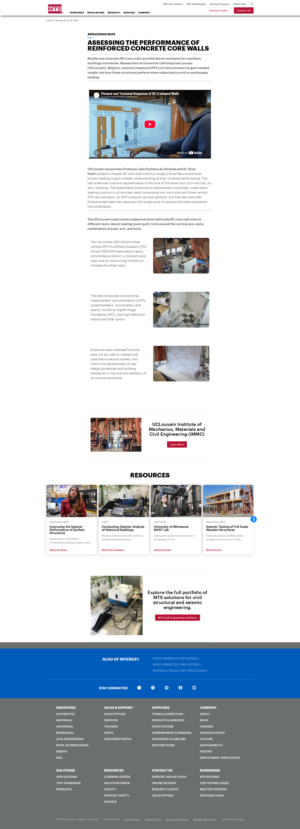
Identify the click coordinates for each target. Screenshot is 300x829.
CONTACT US (162, 770)
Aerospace (64, 726)
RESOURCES (114, 770)
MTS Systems (209, 776)
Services (129, 12)
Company (144, 12)
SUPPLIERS (161, 707)
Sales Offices (114, 714)
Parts (108, 732)
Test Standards (68, 783)
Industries (77, 12)
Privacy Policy (132, 819)
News (204, 720)
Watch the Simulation (113, 549)
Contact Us (244, 10)
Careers (206, 726)
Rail (59, 757)
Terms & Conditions (167, 714)
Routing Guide (163, 745)
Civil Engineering (70, 739)
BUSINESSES (210, 770)
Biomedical (65, 732)
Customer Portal (118, 739)
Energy (61, 751)
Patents (110, 801)
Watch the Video (58, 549)
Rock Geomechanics (72, 745)
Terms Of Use (153, 819)
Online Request (164, 783)
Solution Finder (218, 10)
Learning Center (117, 776)
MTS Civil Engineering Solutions (177, 617)
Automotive (65, 714)
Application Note (101, 34)
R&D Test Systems (213, 789)
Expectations (162, 726)
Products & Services (168, 720)
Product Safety (116, 795)
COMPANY (208, 707)
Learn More (177, 444)
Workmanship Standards (171, 732)
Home (49, 20)
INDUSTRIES (66, 707)
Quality (110, 789)
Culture (206, 739)
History (206, 751)
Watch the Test (213, 549)
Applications (95, 12)
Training (111, 726)
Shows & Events (212, 732)
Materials (64, 720)
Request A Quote (165, 789)
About (205, 714)
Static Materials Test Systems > (176, 658)
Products (114, 12)
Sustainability (211, 745)
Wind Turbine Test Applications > (177, 664)
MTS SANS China (212, 795)
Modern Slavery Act (205, 819)
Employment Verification (220, 757)
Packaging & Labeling (169, 739)
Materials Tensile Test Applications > (181, 670)
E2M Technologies (214, 783)
